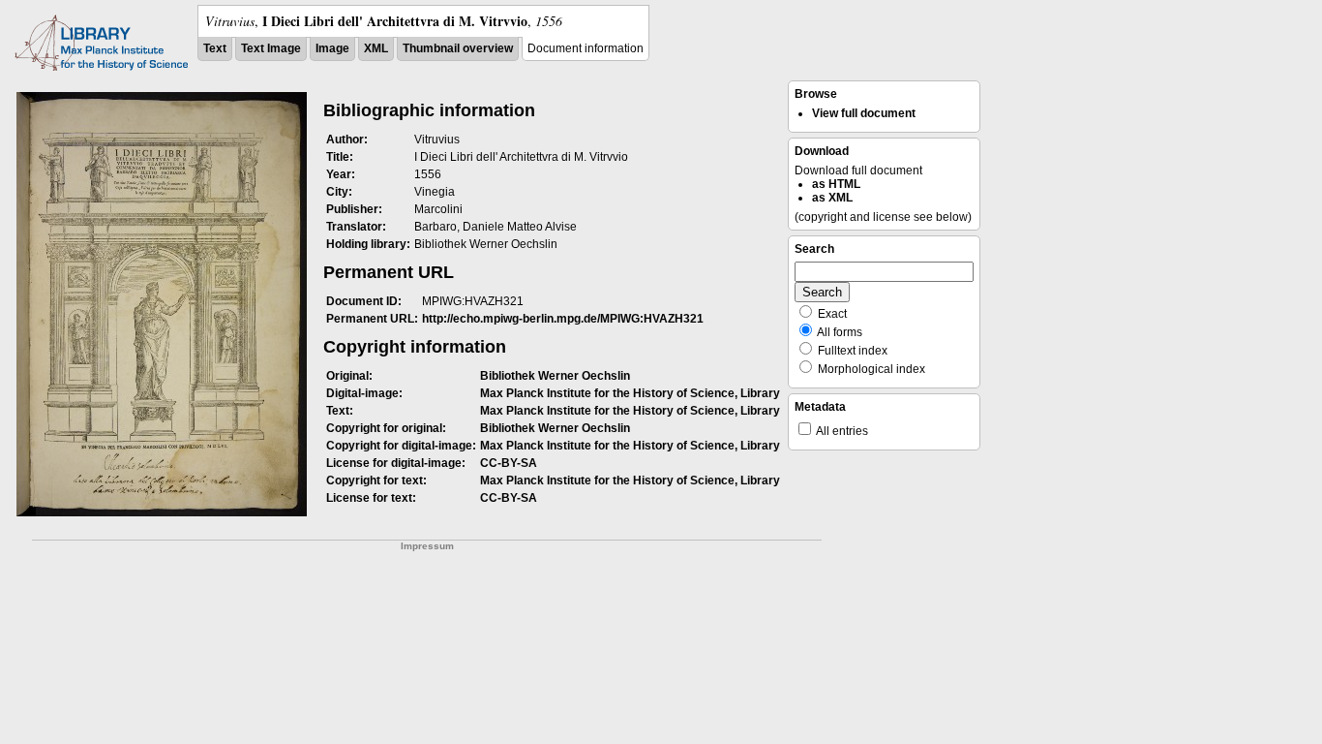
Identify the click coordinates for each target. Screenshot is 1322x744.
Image (332, 48)
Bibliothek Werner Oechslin (555, 376)
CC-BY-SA (508, 463)
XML (376, 48)
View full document (864, 113)
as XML (832, 197)
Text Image (271, 48)
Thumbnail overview (458, 48)
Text (214, 48)
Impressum (427, 546)
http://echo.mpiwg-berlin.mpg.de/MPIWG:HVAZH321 (563, 319)
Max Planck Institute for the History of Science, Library (630, 393)
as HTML (836, 184)
